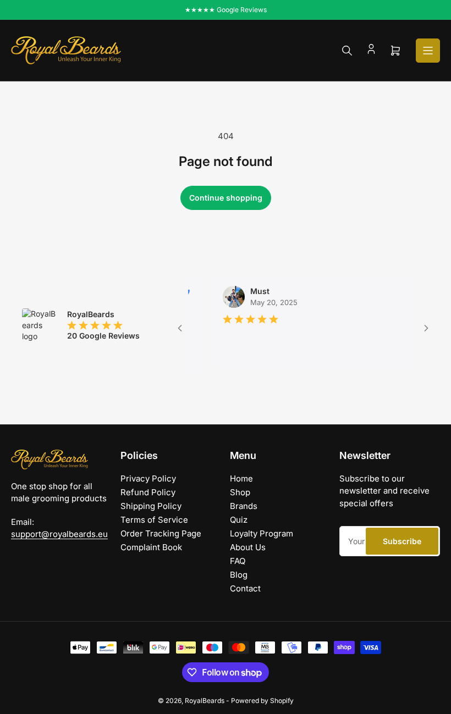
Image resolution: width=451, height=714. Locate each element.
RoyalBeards (204, 700)
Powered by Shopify (262, 700)
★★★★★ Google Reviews (226, 9)
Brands (243, 506)
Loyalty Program (261, 533)
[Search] (347, 50)
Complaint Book (151, 547)
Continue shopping (225, 197)
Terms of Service (154, 519)
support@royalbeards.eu (59, 534)
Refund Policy (147, 492)
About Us (248, 547)
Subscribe (402, 541)
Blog (239, 574)
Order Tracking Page (160, 533)
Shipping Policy (151, 506)
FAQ (237, 561)
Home (241, 478)
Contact (245, 588)
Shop (240, 492)
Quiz (239, 519)
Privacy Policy (148, 478)
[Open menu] (428, 50)
